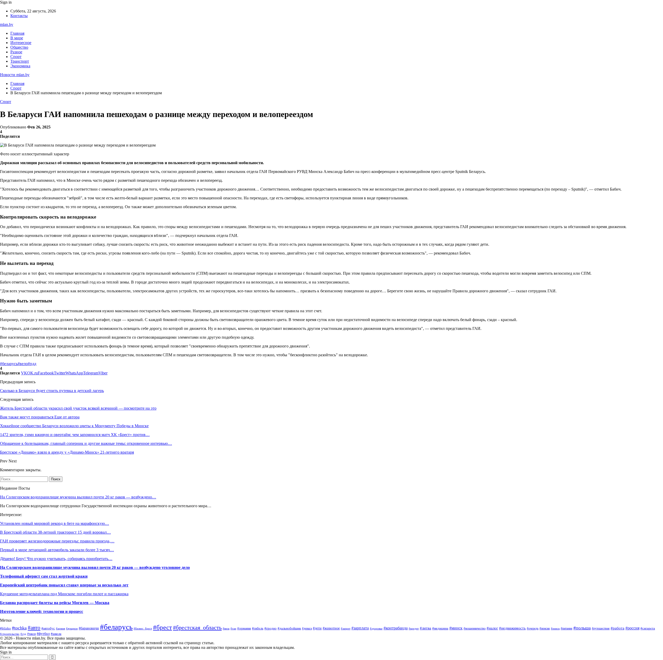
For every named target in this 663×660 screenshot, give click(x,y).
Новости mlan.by (15, 74)
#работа (617, 628)
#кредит (414, 628)
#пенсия (544, 628)
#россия (632, 628)
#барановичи (89, 628)
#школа (56, 634)
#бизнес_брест (143, 628)
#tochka (19, 627)
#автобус (48, 628)
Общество (19, 47)
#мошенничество (475, 628)
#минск (456, 628)
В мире (16, 38)
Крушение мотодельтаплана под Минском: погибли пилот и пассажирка (64, 594)
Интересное (20, 42)
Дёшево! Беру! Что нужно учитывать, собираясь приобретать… (56, 558)
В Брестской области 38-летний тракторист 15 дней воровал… (55, 532)
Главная (17, 33)
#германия (244, 628)
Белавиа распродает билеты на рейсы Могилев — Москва (54, 602)
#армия (60, 628)
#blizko (5, 628)
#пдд (32, 363)
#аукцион (72, 628)
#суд (23, 633)
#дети (317, 628)
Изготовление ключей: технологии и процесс (41, 611)
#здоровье (376, 628)
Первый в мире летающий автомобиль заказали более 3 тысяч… (57, 550)
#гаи (233, 628)
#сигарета (647, 628)
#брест (162, 627)
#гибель (257, 628)
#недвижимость (512, 628)
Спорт (15, 56)
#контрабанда (396, 628)
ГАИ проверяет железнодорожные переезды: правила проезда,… (57, 541)
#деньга (307, 628)
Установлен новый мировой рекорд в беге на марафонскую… (54, 523)
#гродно (270, 628)
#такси (31, 634)
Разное (16, 52)
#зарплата (360, 628)
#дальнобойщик (289, 628)
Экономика (20, 66)
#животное (331, 628)
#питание (566, 628)
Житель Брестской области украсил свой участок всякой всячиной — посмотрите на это (78, 408)
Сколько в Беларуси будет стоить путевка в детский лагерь (52, 390)
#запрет (345, 628)
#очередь (532, 628)
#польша (582, 627)
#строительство (9, 633)
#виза (226, 628)
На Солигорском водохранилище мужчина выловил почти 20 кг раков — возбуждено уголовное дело (95, 567)
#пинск (555, 628)
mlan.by (6, 24)
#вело (23, 363)
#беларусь (9, 363)
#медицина (440, 628)
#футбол (43, 634)
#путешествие (601, 628)
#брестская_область (197, 628)
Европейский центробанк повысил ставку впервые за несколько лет (64, 585)
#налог (492, 628)
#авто (34, 628)
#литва (425, 628)
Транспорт (19, 61)
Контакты (19, 15)
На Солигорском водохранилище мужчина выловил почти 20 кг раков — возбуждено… (78, 497)
